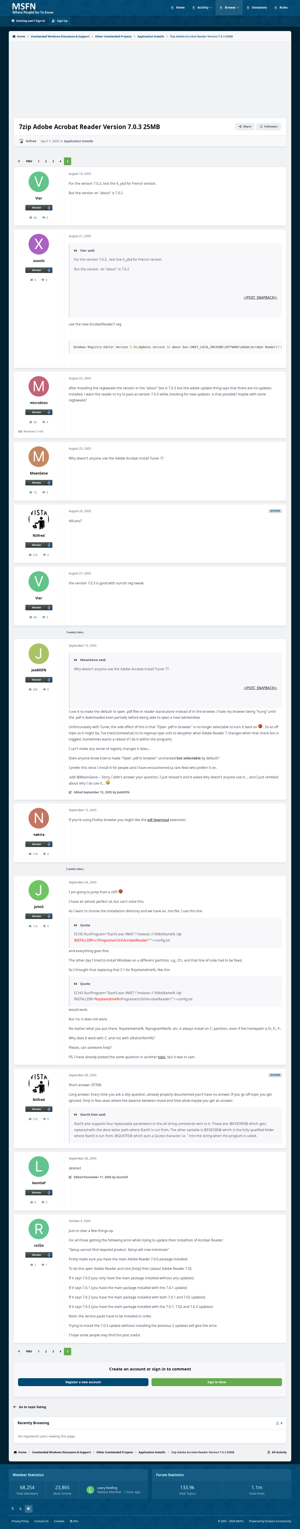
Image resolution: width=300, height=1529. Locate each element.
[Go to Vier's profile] (39, 182)
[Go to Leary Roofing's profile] (90, 1490)
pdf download (158, 820)
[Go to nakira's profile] (39, 818)
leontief (38, 1183)
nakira (38, 834)
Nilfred (31, 141)
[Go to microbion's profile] (39, 386)
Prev (29, 161)
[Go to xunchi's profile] (39, 244)
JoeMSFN (38, 670)
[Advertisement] (150, 77)
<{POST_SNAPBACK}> (260, 297)
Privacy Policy (20, 1521)
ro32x (39, 1245)
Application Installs (78, 141)
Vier (38, 198)
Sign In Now (217, 1382)
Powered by (270, 1521)
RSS (75, 1521)
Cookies (59, 1521)
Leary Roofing (107, 1488)
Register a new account (83, 1382)
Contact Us (41, 1521)
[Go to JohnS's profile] (39, 890)
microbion (39, 403)
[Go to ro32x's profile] (39, 1229)
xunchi (39, 261)
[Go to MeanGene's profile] (39, 456)
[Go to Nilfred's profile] (21, 141)
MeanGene (39, 473)
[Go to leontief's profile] (39, 1166)
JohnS (38, 907)
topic (162, 1057)
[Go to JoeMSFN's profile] (39, 653)
